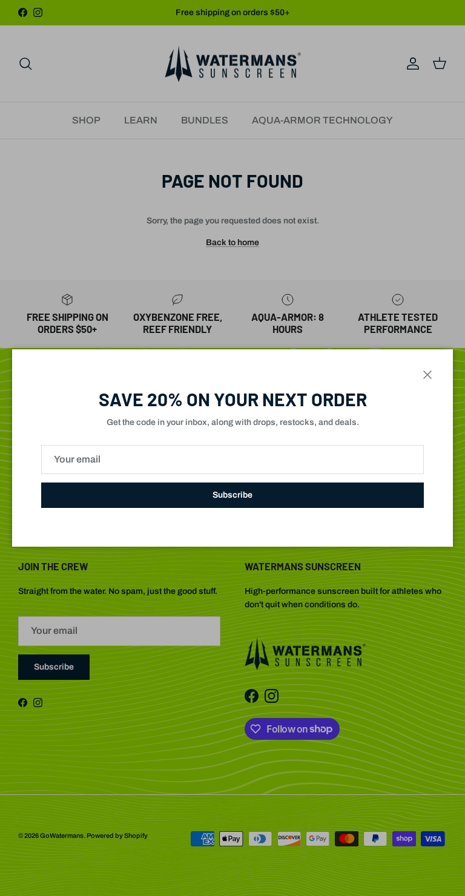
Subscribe (232, 494)
